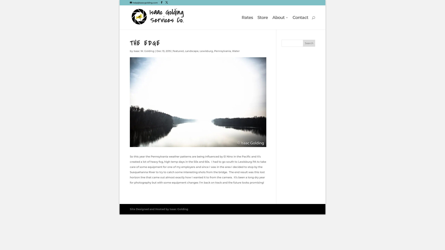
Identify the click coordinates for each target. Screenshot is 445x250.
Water (236, 51)
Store (262, 18)
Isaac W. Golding (144, 51)
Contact (300, 18)
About (278, 18)
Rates (247, 18)
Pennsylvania (222, 51)
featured (178, 51)
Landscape (192, 51)
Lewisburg (206, 51)
